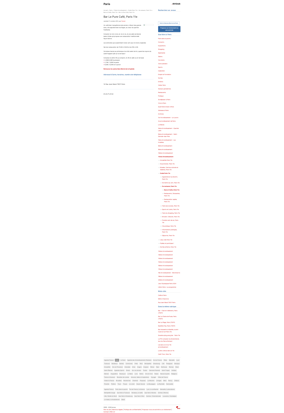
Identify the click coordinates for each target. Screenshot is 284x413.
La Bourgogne (151, 384)
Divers (128, 370)
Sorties (160, 78)
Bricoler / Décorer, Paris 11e (170, 216)
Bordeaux (114, 363)
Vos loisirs (161, 60)
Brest (177, 367)
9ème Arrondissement (165, 149)
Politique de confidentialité (132, 409)
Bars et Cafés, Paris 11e (110, 12)
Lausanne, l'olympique (169, 396)
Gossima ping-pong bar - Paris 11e (169, 335)
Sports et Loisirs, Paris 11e (170, 209)
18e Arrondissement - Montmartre (169, 273)
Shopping (161, 49)
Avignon (145, 367)
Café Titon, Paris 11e (164, 354)
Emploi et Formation (164, 74)
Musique (176, 363)
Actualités (107, 367)
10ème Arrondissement (165, 153)
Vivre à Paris (162, 103)
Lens (136, 374)
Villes (136, 363)
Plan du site (107, 409)
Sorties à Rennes (163, 392)
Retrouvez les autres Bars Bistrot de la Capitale (119, 69)
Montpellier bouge (109, 392)
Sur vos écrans (136, 370)
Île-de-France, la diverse (137, 389)
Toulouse (107, 363)
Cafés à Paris (162, 295)
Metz (164, 380)
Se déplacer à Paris (164, 99)
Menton (106, 374)
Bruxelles (119, 380)
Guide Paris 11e (132, 10)
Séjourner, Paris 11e (168, 235)
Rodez (156, 374)
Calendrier (161, 71)
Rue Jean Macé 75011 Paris (166, 302)
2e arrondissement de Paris (167, 121)
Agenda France (109, 360)
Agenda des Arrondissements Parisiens (139, 360)
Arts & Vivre (149, 374)
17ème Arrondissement (165, 269)
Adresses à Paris (163, 110)
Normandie (169, 384)
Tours (119, 384)
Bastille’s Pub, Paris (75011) (166, 326)
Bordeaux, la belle (137, 392)
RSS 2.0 (112, 412)
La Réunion (151, 380)
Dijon (157, 367)
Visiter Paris (162, 85)
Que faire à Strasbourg (125, 396)
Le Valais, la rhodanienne (112, 399)
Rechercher (127, 380)
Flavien (123, 21)
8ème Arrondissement (165, 146)
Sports (160, 67)
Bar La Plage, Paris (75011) (166, 322)
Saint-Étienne (108, 370)
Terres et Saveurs (109, 377)
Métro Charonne (163, 299)
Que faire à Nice (139, 396)
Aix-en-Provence (117, 367)
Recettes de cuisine (123, 377)
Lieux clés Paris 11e (166, 240)
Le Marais (161, 124)
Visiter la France (109, 380)
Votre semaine (162, 63)
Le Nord (122, 360)
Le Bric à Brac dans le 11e (166, 350)
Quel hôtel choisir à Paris (166, 107)
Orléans (176, 380)
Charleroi (135, 380)
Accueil (106, 10)
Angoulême (114, 374)
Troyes (125, 384)
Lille (163, 363)
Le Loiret (132, 384)
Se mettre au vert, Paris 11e (170, 183)
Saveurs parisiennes (164, 89)
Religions (174, 374)
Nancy (170, 380)
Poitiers (113, 384)
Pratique (160, 96)
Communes (129, 363)
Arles (133, 367)
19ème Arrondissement (165, 276)
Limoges (158, 380)
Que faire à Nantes (150, 392)
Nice (141, 363)
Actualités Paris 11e (166, 160)
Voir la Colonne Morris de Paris (169, 23)
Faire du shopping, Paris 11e (171, 213)
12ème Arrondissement (165, 251)
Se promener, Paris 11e (167, 164)
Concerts (161, 42)
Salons (160, 56)
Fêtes (165, 360)
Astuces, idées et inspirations (140, 377)
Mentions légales (117, 409)
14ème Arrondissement (165, 258)
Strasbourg (156, 363)
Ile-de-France (157, 360)
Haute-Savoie (140, 384)
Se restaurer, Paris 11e (145, 10)
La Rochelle (160, 384)
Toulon (145, 370)
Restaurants (162, 92)
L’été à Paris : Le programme (167, 287)
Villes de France (163, 377)
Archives (161, 114)
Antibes (174, 370)
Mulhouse (164, 367)
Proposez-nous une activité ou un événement (156, 409)
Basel (123, 399)
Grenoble (127, 367)
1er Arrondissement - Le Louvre (168, 117)
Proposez (143, 380)
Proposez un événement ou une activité (169, 29)
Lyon (177, 360)
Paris (107, 4)
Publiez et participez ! (167, 243)
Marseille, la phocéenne (167, 389)
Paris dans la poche (164, 38)
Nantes (121, 363)
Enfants (160, 81)
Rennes (171, 367)
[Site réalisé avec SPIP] (178, 408)
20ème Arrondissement (165, 280)
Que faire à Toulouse (123, 392)
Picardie (106, 384)
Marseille (171, 360)
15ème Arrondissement (165, 262)
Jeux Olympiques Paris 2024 (167, 283)
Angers (139, 367)
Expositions (162, 45)
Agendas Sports (119, 370)
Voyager (153, 377)
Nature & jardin (165, 374)
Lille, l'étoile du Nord (110, 396)
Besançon (123, 374)
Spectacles (161, 53)
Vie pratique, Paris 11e (169, 226)
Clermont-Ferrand (154, 370)
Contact (106, 412)
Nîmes (152, 367)
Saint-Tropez (166, 370)
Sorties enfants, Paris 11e (168, 247)
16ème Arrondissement (165, 265)
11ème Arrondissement (120, 10)
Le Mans (130, 374)
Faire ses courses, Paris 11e (170, 206)
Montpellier (148, 363)
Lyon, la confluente (152, 389)
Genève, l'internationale (153, 396)
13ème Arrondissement (165, 255)
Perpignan (169, 363)
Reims (141, 374)
